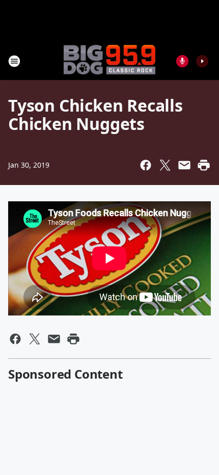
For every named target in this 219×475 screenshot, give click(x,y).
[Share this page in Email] (184, 165)
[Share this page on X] (165, 165)
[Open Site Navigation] (14, 61)
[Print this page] (204, 165)
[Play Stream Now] (202, 61)
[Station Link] (109, 60)
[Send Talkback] (182, 61)
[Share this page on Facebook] (146, 165)
